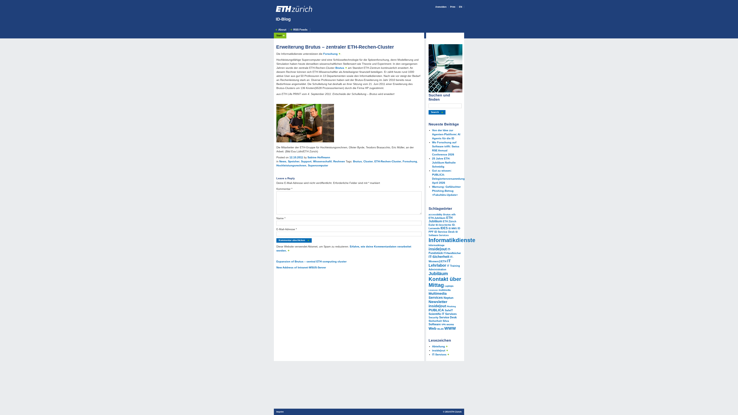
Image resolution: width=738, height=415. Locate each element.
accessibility (435, 214)
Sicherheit (435, 320)
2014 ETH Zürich (453, 412)
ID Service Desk (444, 231)
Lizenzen (433, 290)
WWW (450, 328)
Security (433, 317)
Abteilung (438, 346)
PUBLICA (436, 310)
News (282, 161)
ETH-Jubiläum (437, 218)
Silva (446, 320)
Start (279, 35)
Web (432, 328)
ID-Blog (283, 19)
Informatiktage (437, 245)
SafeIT (449, 310)
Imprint (280, 412)
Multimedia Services (438, 296)
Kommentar (284, 188)
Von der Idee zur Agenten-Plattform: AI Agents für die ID (446, 134)
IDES (444, 228)
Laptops (449, 286)
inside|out (438, 249)
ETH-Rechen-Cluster (387, 161)
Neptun (448, 297)
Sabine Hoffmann (319, 157)
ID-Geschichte (443, 225)
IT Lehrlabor (440, 263)
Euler (432, 225)
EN (460, 7)
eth (453, 214)
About (282, 29)
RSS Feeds (300, 29)
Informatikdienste (452, 240)
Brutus (339, 67)
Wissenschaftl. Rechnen (329, 161)
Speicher (293, 161)
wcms (450, 324)
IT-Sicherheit (439, 257)
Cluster (368, 161)
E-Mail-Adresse (286, 229)
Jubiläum (438, 273)
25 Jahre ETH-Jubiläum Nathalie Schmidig (444, 162)
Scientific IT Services (443, 313)
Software (435, 324)
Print (452, 7)
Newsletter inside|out (438, 304)
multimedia (445, 290)
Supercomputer (318, 165)
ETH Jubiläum (441, 219)
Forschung (330, 53)
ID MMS (453, 228)
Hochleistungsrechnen (291, 165)
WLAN (440, 329)
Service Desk (448, 317)
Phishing (451, 306)
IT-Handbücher (452, 253)
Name (280, 218)
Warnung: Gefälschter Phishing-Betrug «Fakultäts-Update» (446, 190)
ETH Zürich (449, 221)
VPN (443, 324)
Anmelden (440, 7)
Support (306, 161)
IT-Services (439, 354)
